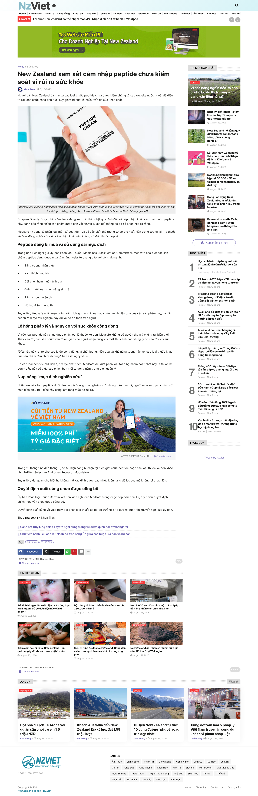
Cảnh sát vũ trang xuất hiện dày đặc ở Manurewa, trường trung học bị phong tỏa (218, 424)
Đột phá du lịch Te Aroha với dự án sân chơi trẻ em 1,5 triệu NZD (42, 729)
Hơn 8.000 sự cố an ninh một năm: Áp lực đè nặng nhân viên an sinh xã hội (155, 607)
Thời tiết (130, 13)
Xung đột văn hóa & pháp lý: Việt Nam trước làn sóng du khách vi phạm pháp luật (213, 729)
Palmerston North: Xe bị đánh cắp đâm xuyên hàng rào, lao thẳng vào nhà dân (222, 224)
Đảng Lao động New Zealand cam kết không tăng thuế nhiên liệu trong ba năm (223, 202)
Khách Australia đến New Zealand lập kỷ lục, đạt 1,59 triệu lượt (98, 729)
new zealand (119, 773)
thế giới (221, 773)
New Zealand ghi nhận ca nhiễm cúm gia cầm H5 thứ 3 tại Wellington (154, 649)
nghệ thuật (137, 773)
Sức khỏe (236, 13)
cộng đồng (165, 761)
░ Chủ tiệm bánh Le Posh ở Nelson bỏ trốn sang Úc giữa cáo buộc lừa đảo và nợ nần (74, 534)
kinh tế (177, 767)
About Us (201, 787)
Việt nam (176, 779)
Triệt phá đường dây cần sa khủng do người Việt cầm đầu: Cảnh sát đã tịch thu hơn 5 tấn (217, 297)
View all (233, 681)
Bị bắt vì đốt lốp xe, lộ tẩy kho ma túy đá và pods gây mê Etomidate (223, 115)
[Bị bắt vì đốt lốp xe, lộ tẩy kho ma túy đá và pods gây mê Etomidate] (196, 117)
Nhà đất (91, 13)
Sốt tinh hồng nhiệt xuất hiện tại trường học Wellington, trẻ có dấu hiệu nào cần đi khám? (44, 608)
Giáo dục (143, 13)
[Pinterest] (74, 552)
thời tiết (117, 779)
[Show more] (88, 552)
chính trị (149, 761)
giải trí (115, 767)
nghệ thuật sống (159, 773)
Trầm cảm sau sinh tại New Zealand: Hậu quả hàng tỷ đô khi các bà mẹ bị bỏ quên (41, 649)
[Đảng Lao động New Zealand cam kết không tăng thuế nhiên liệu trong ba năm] (196, 202)
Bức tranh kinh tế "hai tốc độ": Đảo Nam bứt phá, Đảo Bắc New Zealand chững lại (218, 388)
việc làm (161, 779)
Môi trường (170, 13)
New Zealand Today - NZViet (34, 790)
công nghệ (182, 761)
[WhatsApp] (68, 552)
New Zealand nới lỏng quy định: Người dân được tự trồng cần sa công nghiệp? (223, 136)
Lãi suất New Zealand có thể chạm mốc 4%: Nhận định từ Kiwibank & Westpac (85, 19)
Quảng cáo (234, 787)
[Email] (81, 552)
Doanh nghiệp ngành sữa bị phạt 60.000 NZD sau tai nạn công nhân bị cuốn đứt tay (223, 180)
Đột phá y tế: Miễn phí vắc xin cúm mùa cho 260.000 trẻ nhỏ (99, 607)
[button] (237, 5)
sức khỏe (32, 66)
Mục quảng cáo (225, 767)
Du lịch (224, 13)
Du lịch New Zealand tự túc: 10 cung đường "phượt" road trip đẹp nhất (156, 729)
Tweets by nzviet (214, 457)
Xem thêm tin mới (216, 242)
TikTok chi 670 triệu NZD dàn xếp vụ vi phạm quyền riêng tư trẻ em (219, 281)
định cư (198, 761)
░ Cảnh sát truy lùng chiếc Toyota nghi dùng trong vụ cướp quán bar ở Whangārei (73, 527)
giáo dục (129, 767)
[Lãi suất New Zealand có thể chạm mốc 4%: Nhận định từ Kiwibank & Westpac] (196, 158)
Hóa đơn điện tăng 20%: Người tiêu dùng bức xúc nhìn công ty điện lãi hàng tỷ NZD (217, 406)
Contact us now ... (164, 456)
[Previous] (231, 19)
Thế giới (185, 13)
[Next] (237, 19)
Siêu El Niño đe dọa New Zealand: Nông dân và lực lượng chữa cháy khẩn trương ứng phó (100, 651)
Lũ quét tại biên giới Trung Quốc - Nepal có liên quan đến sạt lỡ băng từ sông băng (219, 351)
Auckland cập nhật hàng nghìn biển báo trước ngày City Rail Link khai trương (217, 333)
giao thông (145, 767)
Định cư (156, 13)
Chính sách (35, 13)
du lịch (225, 761)
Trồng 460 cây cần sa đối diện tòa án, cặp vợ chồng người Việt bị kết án (218, 370)
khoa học (162, 767)
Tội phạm (104, 13)
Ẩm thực (198, 13)
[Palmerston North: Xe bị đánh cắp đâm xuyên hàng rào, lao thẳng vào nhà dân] (196, 225)
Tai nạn (117, 13)
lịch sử (190, 767)
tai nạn (207, 773)
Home (22, 13)
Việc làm (78, 13)
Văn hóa (212, 13)
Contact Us (217, 787)
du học (211, 761)
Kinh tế (49, 13)
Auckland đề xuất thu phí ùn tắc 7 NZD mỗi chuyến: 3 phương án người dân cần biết (219, 315)
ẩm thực (117, 761)
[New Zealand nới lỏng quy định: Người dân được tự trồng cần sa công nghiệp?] (196, 136)
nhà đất (178, 773)
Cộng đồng (63, 13)
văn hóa (146, 779)
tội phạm (132, 779)
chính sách (133, 761)
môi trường (205, 767)
